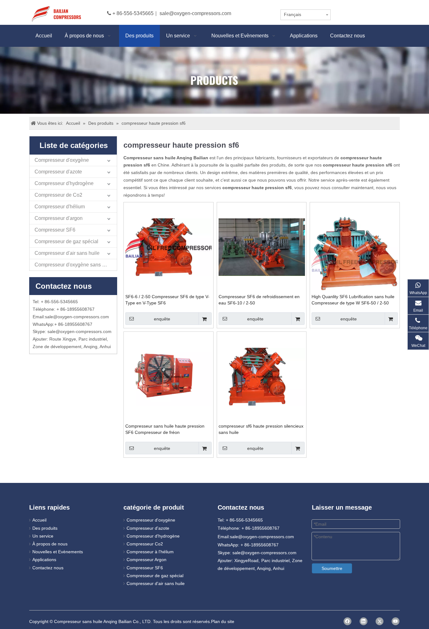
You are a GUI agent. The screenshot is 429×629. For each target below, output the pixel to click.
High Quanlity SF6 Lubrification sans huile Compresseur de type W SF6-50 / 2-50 (353, 299)
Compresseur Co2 (145, 543)
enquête (162, 318)
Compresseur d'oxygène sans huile (74, 264)
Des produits (44, 528)
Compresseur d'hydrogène (64, 183)
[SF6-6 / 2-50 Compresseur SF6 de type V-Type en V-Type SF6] (168, 246)
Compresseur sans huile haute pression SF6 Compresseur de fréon (164, 429)
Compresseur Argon (146, 559)
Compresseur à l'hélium (150, 551)
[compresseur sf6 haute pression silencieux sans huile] (262, 376)
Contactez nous (47, 567)
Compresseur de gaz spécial (66, 241)
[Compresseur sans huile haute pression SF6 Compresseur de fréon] (168, 376)
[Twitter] (379, 621)
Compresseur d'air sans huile (67, 253)
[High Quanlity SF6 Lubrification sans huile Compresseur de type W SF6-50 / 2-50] (355, 261)
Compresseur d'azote (58, 171)
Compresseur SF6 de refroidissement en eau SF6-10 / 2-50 (259, 299)
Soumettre (332, 568)
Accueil (39, 519)
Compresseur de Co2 (58, 195)
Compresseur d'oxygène (62, 160)
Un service (42, 536)
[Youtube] (395, 621)
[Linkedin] (363, 621)
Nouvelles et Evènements (57, 551)
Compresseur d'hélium (60, 206)
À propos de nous (50, 543)
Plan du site (222, 621)
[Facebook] (347, 621)
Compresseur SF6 (55, 229)
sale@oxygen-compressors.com (195, 13)
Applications (44, 559)
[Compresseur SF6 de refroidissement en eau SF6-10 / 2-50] (262, 246)
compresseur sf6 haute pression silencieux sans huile (261, 429)
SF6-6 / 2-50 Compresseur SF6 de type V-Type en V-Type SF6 (167, 299)
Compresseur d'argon (59, 218)
